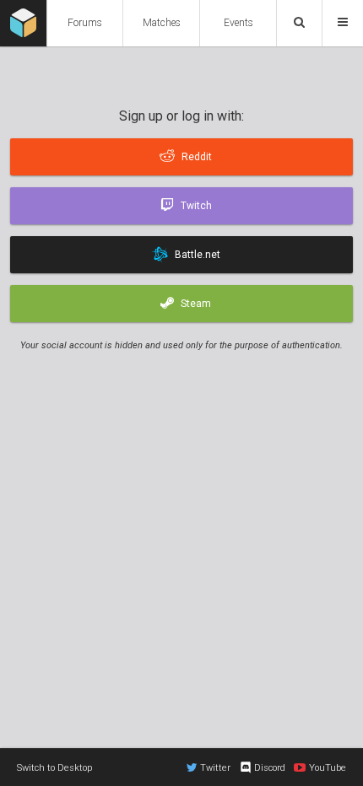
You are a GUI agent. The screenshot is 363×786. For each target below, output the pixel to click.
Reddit (197, 157)
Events (238, 23)
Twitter (215, 767)
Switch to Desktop (54, 768)
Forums (85, 23)
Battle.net (197, 255)
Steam (196, 304)
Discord (269, 767)
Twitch (196, 206)
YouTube (327, 767)
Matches (162, 23)
